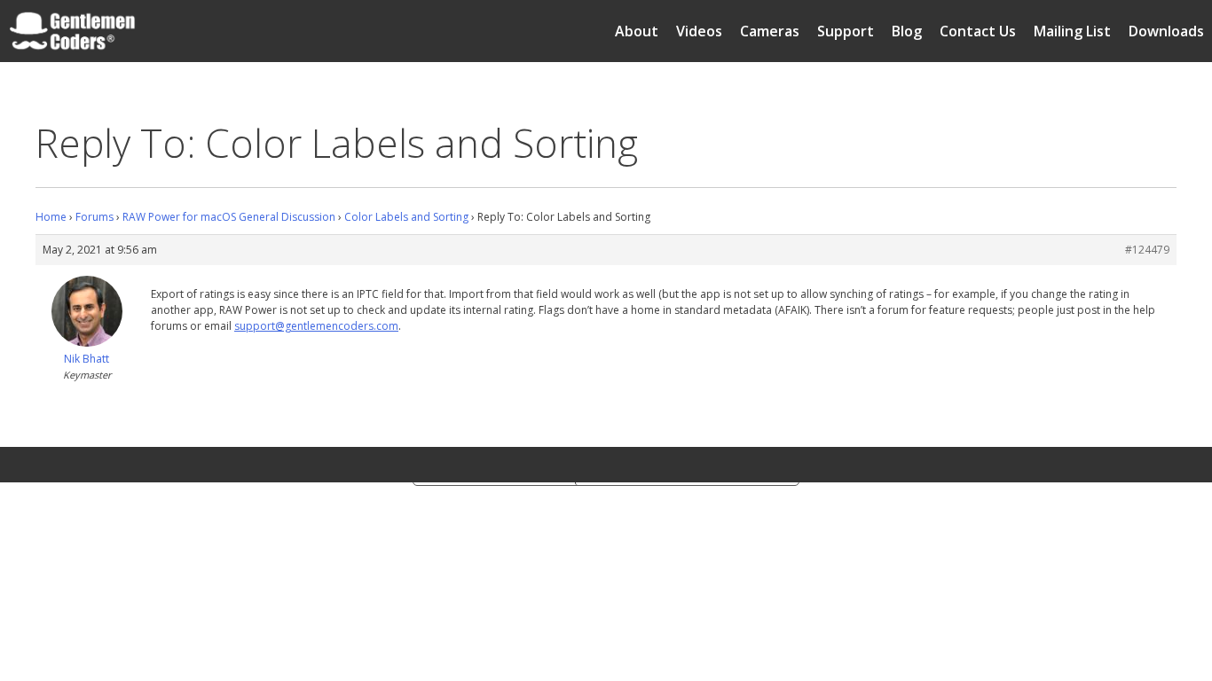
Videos (699, 31)
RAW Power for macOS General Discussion (228, 216)
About (636, 31)
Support (845, 31)
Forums (94, 216)
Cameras (769, 31)
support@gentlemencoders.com (316, 325)
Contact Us (978, 31)
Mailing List (1072, 31)
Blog (907, 31)
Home (51, 216)
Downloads (1166, 31)
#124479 (1147, 249)
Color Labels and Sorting (406, 216)
